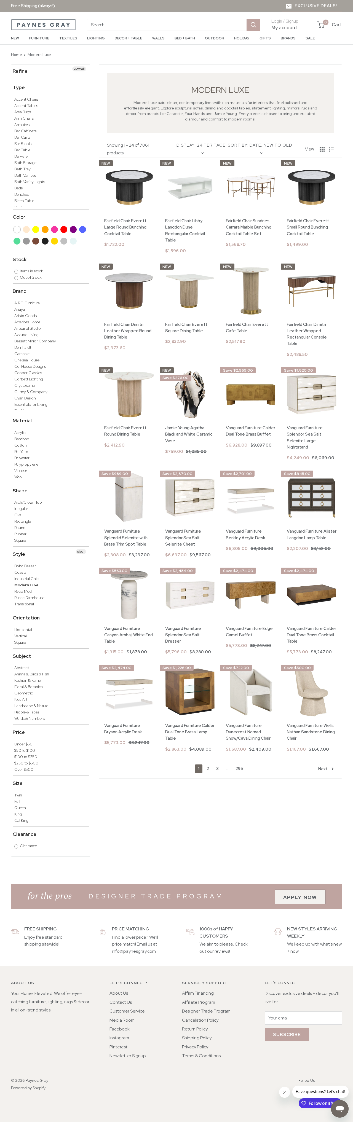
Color (19, 217)
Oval (18, 514)
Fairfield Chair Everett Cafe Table (247, 328)
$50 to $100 (24, 750)
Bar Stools (22, 143)
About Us (118, 993)
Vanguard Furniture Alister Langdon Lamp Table (311, 534)
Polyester (22, 457)
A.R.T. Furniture (27, 302)
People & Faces (26, 712)
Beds (18, 188)
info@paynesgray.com (134, 951)
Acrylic (20, 432)
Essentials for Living (30, 404)
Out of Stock (30, 277)
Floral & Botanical (29, 686)
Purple (73, 229)
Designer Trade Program (206, 1011)
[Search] (253, 25)
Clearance (24, 834)
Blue (83, 229)
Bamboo (21, 438)
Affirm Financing (198, 993)
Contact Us (120, 1002)
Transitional (24, 604)
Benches (21, 194)
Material (22, 420)
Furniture (39, 38)
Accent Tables (26, 105)
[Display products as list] (331, 149)
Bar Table (22, 149)
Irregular (21, 508)
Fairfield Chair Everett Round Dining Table (125, 431)
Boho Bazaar (25, 565)
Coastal (20, 572)
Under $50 (23, 744)
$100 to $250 (25, 756)
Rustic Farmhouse (29, 597)
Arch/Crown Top (28, 502)
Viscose (20, 470)
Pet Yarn (21, 451)
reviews (222, 951)
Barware (21, 156)
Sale (310, 38)
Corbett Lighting (28, 379)
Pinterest (118, 1047)
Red (64, 229)
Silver (64, 241)
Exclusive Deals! (316, 6)
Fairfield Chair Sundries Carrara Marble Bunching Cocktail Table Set (248, 227)
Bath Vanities (25, 175)
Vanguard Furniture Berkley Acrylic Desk (245, 534)
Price (19, 732)
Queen (20, 807)
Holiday (242, 38)
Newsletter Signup (127, 1056)
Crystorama (24, 385)
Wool (18, 476)
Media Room (122, 1020)
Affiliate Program (198, 1002)
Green (17, 241)
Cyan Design (25, 398)
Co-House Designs (30, 366)
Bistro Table (24, 200)
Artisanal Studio (27, 328)
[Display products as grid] (322, 149)
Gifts (265, 38)
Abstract (21, 667)
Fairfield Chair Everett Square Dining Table (186, 328)
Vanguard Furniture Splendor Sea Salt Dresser (183, 635)
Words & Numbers (29, 718)
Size (18, 783)
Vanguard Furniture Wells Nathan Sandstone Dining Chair (311, 732)
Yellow (36, 229)
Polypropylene (26, 464)
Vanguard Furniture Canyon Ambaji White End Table (128, 635)
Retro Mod (23, 591)
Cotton (20, 445)
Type (19, 87)
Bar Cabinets (25, 130)
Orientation (26, 617)
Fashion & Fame (27, 680)
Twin (18, 795)
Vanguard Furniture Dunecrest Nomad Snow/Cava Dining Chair (248, 732)
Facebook (119, 1029)
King (18, 814)
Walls (158, 38)
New (15, 38)
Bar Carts (22, 137)
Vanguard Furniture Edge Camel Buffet (249, 632)
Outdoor (214, 38)
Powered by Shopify (28, 1087)
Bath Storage (25, 162)
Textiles (68, 38)
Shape (20, 490)
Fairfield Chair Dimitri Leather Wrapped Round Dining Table (127, 331)
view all (79, 69)
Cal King (21, 820)
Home (16, 54)
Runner (20, 534)
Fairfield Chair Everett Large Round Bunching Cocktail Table (125, 227)
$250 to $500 (26, 763)
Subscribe (287, 1034)
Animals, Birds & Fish (31, 674)
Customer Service (127, 1011)
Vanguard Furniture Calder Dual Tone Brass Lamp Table (190, 732)
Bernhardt (22, 347)
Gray (26, 241)
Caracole (22, 353)
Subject (22, 656)
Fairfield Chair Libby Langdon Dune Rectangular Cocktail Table (185, 230)
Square (20, 540)
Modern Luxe (39, 54)
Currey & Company (30, 391)
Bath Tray (22, 169)
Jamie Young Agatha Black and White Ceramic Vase (188, 434)
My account (284, 28)
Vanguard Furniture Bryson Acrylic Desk (123, 729)
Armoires (22, 124)
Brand (19, 291)
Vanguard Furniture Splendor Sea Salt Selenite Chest (183, 537)
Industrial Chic (26, 578)
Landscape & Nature (31, 705)
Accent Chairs (26, 99)
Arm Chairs (24, 118)
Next (323, 769)
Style (19, 554)
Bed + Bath (185, 38)
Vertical (20, 636)
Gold (54, 241)
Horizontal (23, 629)
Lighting (96, 38)
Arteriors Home (27, 322)
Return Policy (195, 1029)
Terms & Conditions (201, 1056)
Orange (45, 229)
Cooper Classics (28, 372)
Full (17, 801)
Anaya (19, 309)
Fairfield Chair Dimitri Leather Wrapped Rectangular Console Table (307, 334)
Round (19, 527)
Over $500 (23, 769)
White (17, 229)
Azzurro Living (26, 334)
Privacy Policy (195, 1047)
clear (81, 551)
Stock (19, 259)
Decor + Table (128, 38)
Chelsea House (26, 360)
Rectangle (22, 521)
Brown (36, 241)
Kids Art (20, 699)
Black (45, 241)
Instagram (119, 1038)
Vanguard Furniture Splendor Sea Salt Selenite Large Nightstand (305, 437)
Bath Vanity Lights (29, 181)
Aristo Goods (25, 315)
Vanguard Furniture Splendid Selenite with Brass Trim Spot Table (126, 537)
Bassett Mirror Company (35, 341)
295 (239, 768)
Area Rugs (22, 111)
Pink (54, 229)
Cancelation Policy (200, 1020)
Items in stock (31, 271)
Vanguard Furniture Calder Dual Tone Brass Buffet (250, 431)
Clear (73, 241)
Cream (26, 229)
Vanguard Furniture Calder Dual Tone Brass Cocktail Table (311, 635)
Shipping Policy (197, 1038)
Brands (288, 38)
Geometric (23, 693)
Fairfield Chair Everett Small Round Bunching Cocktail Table (308, 227)
